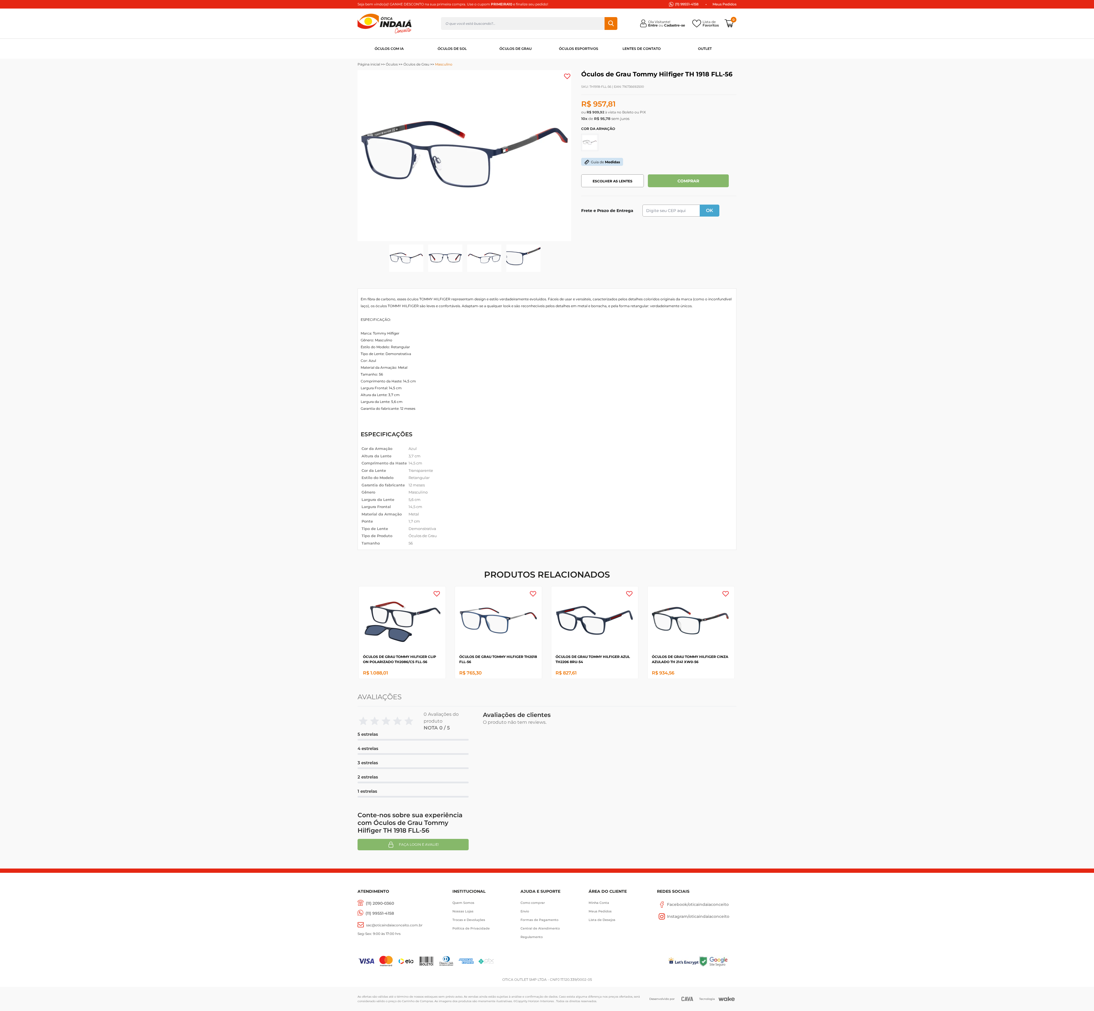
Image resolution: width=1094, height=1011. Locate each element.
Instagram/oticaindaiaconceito (698, 916)
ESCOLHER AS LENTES (612, 181)
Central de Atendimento (540, 928)
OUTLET (705, 48)
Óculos (392, 64)
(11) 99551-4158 (687, 4)
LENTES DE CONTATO (641, 48)
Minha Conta (599, 903)
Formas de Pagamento (539, 920)
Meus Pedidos (724, 4)
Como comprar (533, 903)
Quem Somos (463, 903)
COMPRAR (688, 181)
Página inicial (369, 64)
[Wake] (726, 999)
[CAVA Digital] (687, 999)
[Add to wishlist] (567, 76)
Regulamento (532, 937)
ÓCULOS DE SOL (452, 48)
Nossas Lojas (462, 911)
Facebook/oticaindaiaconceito (698, 904)
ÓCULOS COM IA (389, 48)
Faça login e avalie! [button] (419, 844)
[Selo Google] (717, 961)
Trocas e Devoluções (468, 920)
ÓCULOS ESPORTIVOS (578, 48)
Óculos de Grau (416, 64)
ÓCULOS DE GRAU (515, 48)
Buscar (611, 23)
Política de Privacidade (471, 928)
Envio (525, 911)
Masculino (443, 64)
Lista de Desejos (602, 920)
